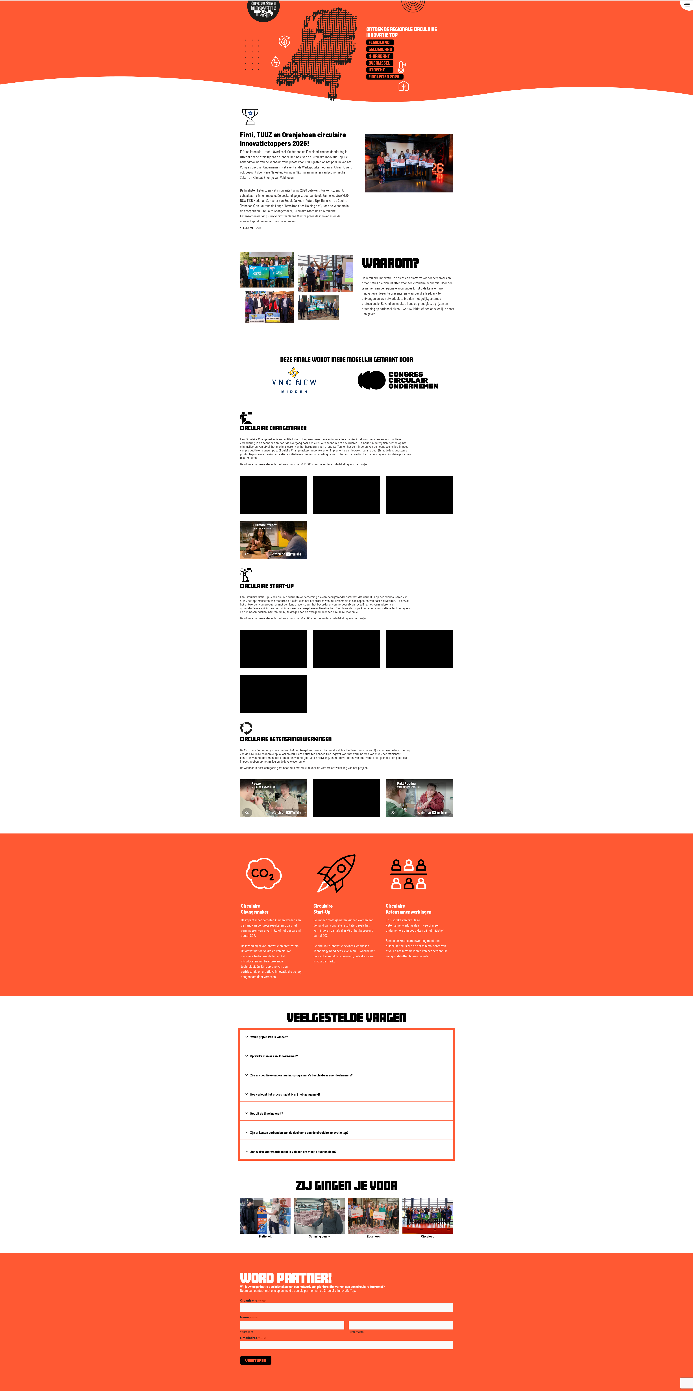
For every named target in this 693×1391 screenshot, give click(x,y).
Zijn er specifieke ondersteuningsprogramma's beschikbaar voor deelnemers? (301, 1075)
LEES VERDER (252, 228)
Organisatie (253, 1300)
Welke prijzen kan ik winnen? (269, 1037)
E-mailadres (253, 1337)
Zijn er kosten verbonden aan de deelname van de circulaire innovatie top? (299, 1133)
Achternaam (356, 1331)
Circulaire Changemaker (255, 908)
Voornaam (246, 1331)
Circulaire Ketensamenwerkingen (409, 908)
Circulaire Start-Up (323, 908)
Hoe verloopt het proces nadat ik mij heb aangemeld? (285, 1094)
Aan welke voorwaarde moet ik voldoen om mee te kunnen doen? (293, 1152)
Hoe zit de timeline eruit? (266, 1113)
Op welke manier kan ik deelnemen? (274, 1056)
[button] (296, 229)
